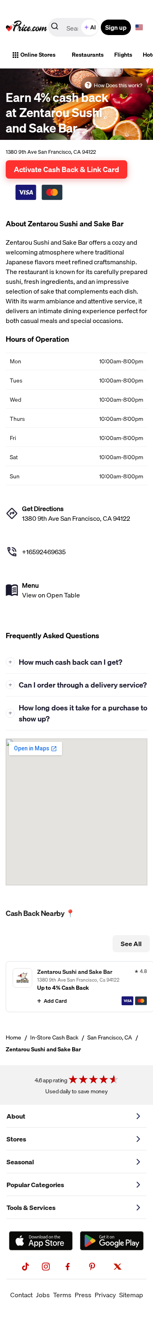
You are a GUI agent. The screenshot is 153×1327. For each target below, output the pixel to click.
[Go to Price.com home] (26, 27)
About (16, 1116)
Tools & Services (31, 1207)
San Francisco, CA (109, 1037)
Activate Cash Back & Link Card (66, 169)
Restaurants (88, 54)
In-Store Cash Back (54, 1037)
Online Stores (37, 54)
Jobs (43, 1294)
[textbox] (139, 27)
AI (93, 27)
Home (13, 1037)
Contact (21, 1294)
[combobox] (74, 27)
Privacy (105, 1294)
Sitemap (131, 1294)
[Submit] (55, 27)
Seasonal (20, 1162)
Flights (123, 54)
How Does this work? (118, 85)
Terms (62, 1294)
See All (131, 943)
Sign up (115, 27)
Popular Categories (35, 1184)
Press (83, 1294)
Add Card (55, 1001)
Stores (16, 1139)
